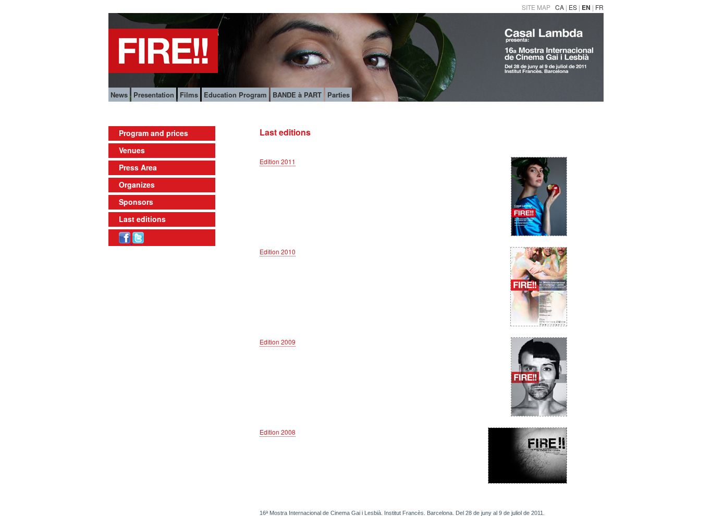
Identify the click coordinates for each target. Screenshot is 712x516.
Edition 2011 (278, 161)
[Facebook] (125, 240)
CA (559, 7)
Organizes (137, 184)
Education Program (235, 95)
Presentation (153, 95)
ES (573, 7)
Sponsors (136, 201)
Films (189, 95)
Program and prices (153, 133)
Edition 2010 (278, 251)
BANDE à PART (297, 95)
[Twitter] (138, 240)
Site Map (536, 7)
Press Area (138, 167)
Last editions (142, 219)
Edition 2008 (278, 431)
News (119, 95)
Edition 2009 (278, 341)
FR (599, 7)
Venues (132, 150)
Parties (338, 95)
